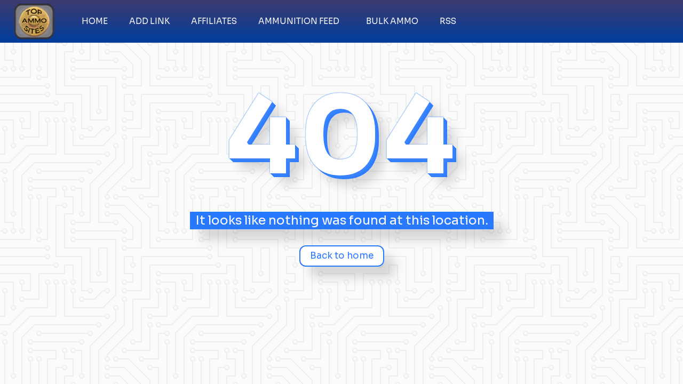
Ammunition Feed (298, 21)
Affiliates (214, 21)
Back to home (342, 255)
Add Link (149, 21)
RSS (448, 21)
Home (95, 21)
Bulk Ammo (392, 21)
